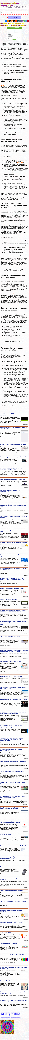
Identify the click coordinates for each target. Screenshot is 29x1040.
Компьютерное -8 (15, 1015)
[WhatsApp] (24, 21)
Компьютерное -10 (15, 1017)
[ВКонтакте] (6, 21)
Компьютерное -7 (5, 1015)
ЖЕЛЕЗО (5, 6)
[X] (10, 21)
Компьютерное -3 (5, 1013)
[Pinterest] (28, 21)
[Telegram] (26, 21)
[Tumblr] (20, 21)
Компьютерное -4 (15, 1013)
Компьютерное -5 (5, 1014)
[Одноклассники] (8, 21)
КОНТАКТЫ (9, 8)
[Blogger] (12, 21)
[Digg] (14, 21)
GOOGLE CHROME (14, 6)
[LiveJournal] (18, 21)
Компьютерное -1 (5, 1012)
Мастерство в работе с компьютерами (9, 4)
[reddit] (16, 21)
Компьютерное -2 (15, 1012)
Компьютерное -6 (15, 1014)
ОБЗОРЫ (22, 6)
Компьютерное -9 (5, 1017)
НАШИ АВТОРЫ (18, 8)
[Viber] (22, 21)
